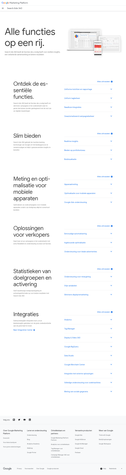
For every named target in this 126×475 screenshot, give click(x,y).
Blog (28, 439)
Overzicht (6, 438)
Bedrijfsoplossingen (105, 439)
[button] (105, 82)
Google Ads (78, 435)
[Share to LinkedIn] (30, 420)
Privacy (19, 468)
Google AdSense (80, 439)
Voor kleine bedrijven (10, 442)
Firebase (78, 452)
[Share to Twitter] (19, 420)
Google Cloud (79, 448)
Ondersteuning (32, 435)
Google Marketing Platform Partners (59, 439)
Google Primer (31, 452)
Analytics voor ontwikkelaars (60, 444)
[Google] (5, 2)
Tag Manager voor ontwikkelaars (57, 450)
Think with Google (104, 435)
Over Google (40, 468)
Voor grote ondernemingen (12, 447)
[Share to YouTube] (25, 420)
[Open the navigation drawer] (3, 8)
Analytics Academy (33, 444)
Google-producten (53, 468)
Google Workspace (105, 444)
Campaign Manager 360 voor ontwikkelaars (60, 456)
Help (104, 468)
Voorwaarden (29, 468)
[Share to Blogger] (14, 420)
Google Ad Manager (81, 444)
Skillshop (30, 448)
